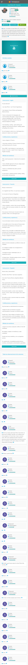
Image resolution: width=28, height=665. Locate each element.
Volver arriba (14, 178)
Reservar (23, 24)
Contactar (14, 24)
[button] (2, 2)
